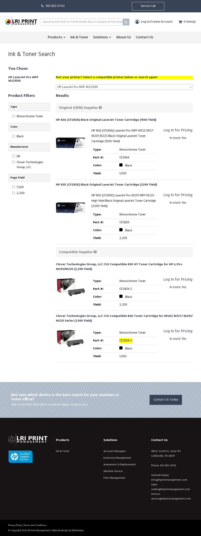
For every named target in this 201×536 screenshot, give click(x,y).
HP (18, 156)
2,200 (21, 193)
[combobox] (124, 87)
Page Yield (17, 178)
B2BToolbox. (78, 530)
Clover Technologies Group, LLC (30, 165)
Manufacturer (19, 147)
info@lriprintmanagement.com (169, 480)
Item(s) (190, 21)
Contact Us (159, 440)
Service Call (148, 6)
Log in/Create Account (156, 21)
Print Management (114, 478)
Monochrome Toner (30, 116)
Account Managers (114, 451)
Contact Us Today (166, 399)
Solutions (110, 440)
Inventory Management (117, 458)
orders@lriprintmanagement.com (170, 489)
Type (13, 107)
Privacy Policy (15, 525)
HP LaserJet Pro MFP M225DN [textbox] (78, 87)
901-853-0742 (55, 6)
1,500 (20, 187)
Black (20, 136)
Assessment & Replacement (119, 464)
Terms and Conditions (35, 525)
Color (14, 127)
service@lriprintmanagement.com (171, 499)
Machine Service (113, 471)
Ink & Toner (62, 451)
